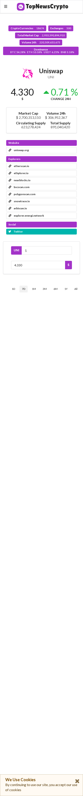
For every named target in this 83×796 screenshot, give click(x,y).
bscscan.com (21, 187)
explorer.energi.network (28, 215)
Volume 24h (41, 42)
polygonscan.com (24, 194)
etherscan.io (21, 166)
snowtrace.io (21, 201)
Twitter (18, 231)
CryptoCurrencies (27, 28)
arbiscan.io (20, 208)
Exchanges (60, 28)
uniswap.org (21, 150)
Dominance (42, 51)
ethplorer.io (21, 173)
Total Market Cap (41, 35)
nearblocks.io (22, 180)
